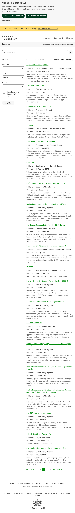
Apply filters (8, 103)
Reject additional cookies (36, 16)
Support (70, 44)
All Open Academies (34, 323)
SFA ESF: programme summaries (38, 413)
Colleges (29, 125)
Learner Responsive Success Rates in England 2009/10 (47, 281)
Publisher (5, 64)
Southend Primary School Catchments (40, 141)
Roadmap (13, 483)
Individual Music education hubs (38, 106)
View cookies (7, 20)
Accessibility (36, 483)
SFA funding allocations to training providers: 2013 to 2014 (48, 448)
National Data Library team (42, 487)
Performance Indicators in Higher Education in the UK (46, 183)
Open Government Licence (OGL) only (13, 94)
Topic (4, 73)
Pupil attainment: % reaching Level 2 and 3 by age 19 (46, 246)
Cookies (46, 483)
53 (54, 469)
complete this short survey (48, 28)
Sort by (56, 59)
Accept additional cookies (13, 16)
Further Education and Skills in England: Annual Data (46, 204)
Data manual (58, 38)
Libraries (29, 267)
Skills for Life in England (35, 85)
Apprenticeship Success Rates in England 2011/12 (45, 302)
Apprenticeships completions (37, 64)
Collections (46, 38)
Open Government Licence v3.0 (40, 493)
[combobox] (13, 68)
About (20, 483)
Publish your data (48, 44)
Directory (69, 38)
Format (4, 82)
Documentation (60, 44)
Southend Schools (33, 162)
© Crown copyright (37, 508)
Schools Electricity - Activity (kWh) (39, 434)
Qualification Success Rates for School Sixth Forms (45, 225)
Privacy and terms (57, 483)
